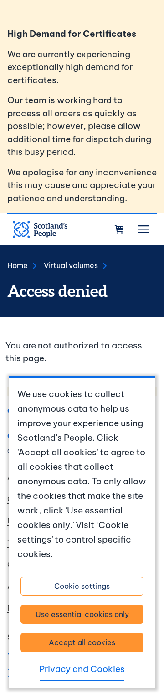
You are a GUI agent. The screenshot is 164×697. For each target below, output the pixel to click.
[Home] (40, 229)
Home (17, 265)
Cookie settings (82, 586)
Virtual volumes (71, 265)
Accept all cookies (82, 642)
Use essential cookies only (82, 614)
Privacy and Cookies (82, 668)
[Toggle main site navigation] (144, 229)
